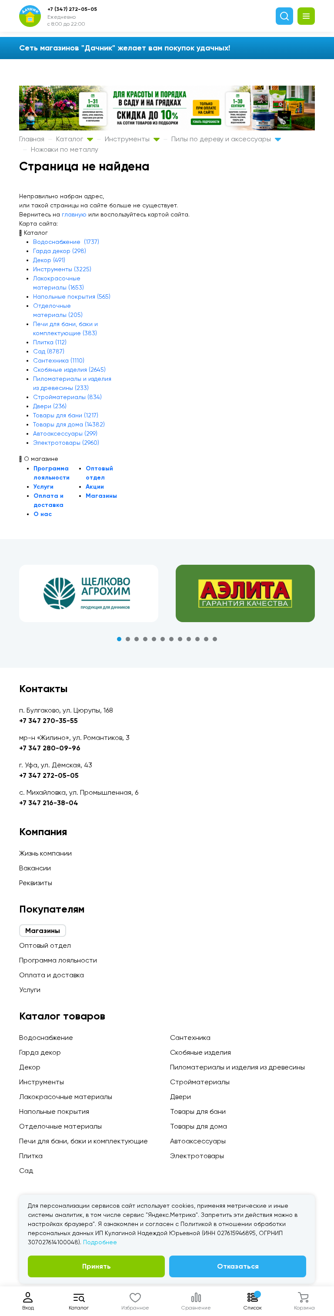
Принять (96, 1266)
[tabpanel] (88, 593)
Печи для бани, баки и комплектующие (83, 1141)
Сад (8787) (48, 351)
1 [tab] (119, 639)
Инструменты (128, 139)
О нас (42, 514)
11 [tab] (206, 639)
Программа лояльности (58, 960)
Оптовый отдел (45, 945)
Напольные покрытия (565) (71, 296)
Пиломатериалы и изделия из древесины (237, 1067)
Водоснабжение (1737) (66, 241)
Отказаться (238, 1266)
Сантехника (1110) (58, 360)
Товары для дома (198, 1126)
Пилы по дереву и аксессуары (222, 139)
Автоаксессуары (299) (65, 433)
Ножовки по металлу (64, 149)
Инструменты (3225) (62, 269)
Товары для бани (198, 1111)
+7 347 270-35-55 (48, 720)
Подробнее (100, 1242)
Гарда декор (40, 1052)
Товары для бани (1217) (65, 415)
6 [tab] (162, 639)
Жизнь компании (45, 853)
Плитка (31, 1156)
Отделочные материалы (60, 1126)
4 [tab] (145, 639)
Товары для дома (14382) (69, 424)
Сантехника (190, 1037)
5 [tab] (154, 639)
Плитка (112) (50, 342)
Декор (29, 1067)
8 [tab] (180, 639)
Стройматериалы (200, 1082)
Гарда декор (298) (59, 250)
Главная (31, 139)
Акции (95, 486)
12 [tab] (215, 639)
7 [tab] (171, 639)
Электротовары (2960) (66, 442)
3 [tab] (136, 639)
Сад (26, 1170)
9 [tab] (189, 639)
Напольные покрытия (54, 1111)
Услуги (43, 486)
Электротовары (197, 1156)
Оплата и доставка (51, 975)
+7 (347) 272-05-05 (72, 9)
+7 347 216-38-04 (48, 803)
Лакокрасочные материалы (65, 1097)
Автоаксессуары (198, 1141)
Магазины (101, 496)
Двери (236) (50, 406)
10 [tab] (197, 639)
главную (74, 214)
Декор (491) (49, 260)
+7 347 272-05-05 (49, 775)
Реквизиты (35, 883)
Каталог (70, 139)
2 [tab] (128, 639)
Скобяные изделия (200, 1052)
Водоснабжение (46, 1037)
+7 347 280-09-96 (49, 748)
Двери (180, 1097)
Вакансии (35, 868)
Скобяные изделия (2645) (69, 369)
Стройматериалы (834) (67, 396)
